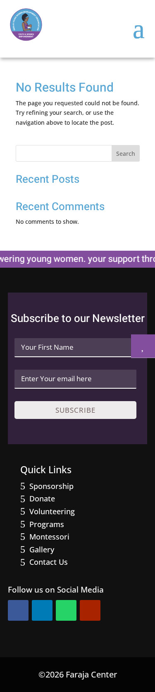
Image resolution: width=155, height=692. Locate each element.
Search (125, 153)
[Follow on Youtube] (90, 610)
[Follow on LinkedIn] (42, 610)
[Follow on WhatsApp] (66, 610)
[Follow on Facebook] (18, 610)
